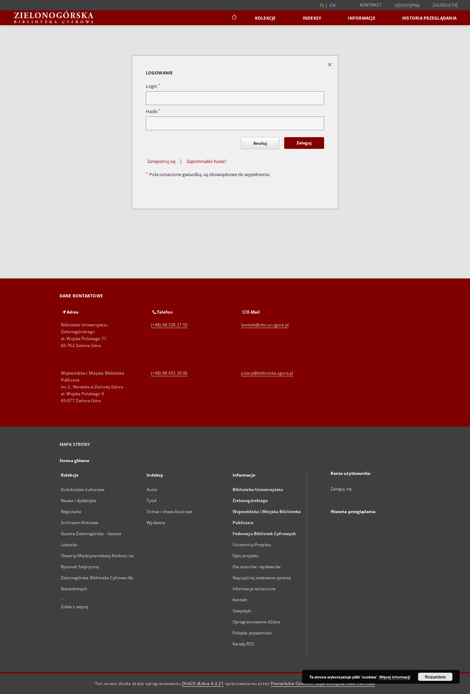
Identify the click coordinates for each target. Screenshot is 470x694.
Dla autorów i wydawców (257, 567)
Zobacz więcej (74, 607)
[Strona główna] (234, 17)
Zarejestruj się (161, 161)
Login (153, 86)
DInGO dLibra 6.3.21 (203, 683)
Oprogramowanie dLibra (256, 622)
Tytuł (151, 500)
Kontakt (240, 600)
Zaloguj (304, 143)
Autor (152, 489)
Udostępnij (407, 5)
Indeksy (312, 18)
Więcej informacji (394, 677)
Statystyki (242, 611)
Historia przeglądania (429, 18)
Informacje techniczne (254, 589)
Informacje (361, 18)
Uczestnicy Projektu (252, 545)
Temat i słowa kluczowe (170, 511)
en (332, 5)
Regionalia (71, 511)
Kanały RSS (243, 644)
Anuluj (260, 143)
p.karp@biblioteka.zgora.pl (267, 373)
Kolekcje (265, 18)
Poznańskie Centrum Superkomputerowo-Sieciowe (323, 683)
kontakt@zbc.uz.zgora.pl (265, 325)
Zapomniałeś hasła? (206, 161)
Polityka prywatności (252, 633)
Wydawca (156, 522)
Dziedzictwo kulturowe (83, 489)
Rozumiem (435, 677)
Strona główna (74, 460)
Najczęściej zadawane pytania (262, 578)
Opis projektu (246, 556)
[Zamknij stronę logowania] (330, 64)
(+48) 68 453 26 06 (169, 373)
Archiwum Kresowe (79, 522)
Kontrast (371, 5)
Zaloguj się (445, 5)
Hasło (153, 111)
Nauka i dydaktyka (78, 500)
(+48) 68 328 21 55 (169, 325)
